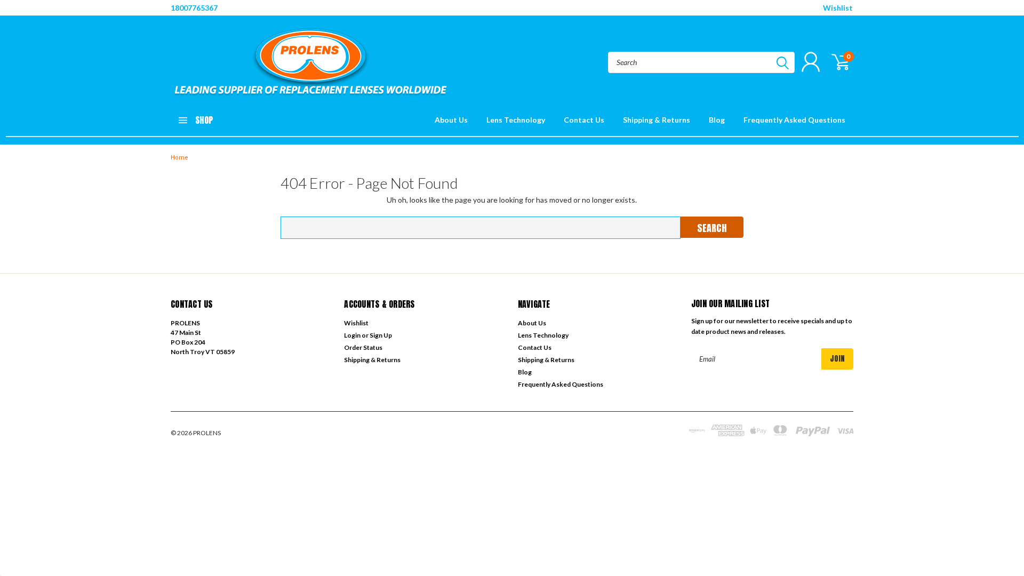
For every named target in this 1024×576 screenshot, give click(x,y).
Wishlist (838, 7)
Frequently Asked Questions (794, 119)
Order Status (363, 347)
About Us (451, 119)
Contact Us (584, 119)
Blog (717, 119)
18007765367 (194, 7)
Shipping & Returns (656, 119)
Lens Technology (515, 119)
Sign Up (381, 335)
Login (352, 335)
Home (179, 157)
